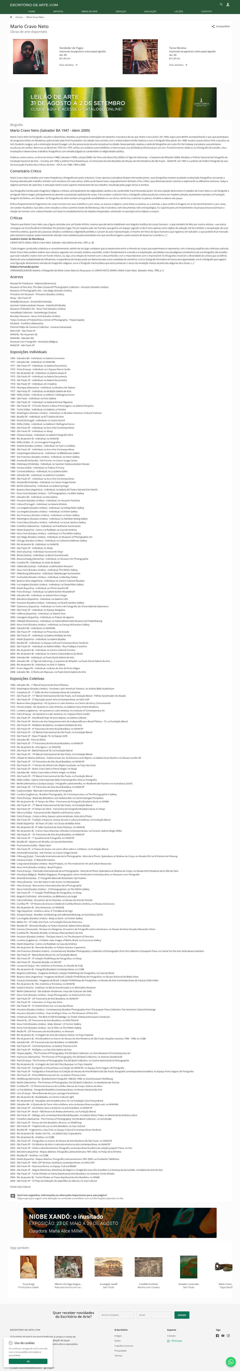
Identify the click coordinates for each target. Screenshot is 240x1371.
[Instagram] (228, 1336)
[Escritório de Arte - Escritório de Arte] (25, 1329)
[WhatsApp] (231, 1362)
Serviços (121, 11)
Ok (28, 1361)
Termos (118, 1355)
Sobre (117, 1340)
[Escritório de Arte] (34, 4)
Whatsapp (176, 1340)
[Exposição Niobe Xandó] (120, 1237)
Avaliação (150, 11)
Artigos (118, 1335)
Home (31, 11)
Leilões (178, 11)
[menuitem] (31, 11)
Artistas (58, 11)
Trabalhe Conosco (123, 1345)
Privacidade (120, 1350)
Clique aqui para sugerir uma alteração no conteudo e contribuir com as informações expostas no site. (70, 1197)
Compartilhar (223, 26)
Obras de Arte (89, 11)
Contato (206, 11)
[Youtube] (222, 1336)
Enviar (182, 1315)
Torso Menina (177, 48)
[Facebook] (217, 1336)
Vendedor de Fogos (71, 48)
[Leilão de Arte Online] (120, 116)
